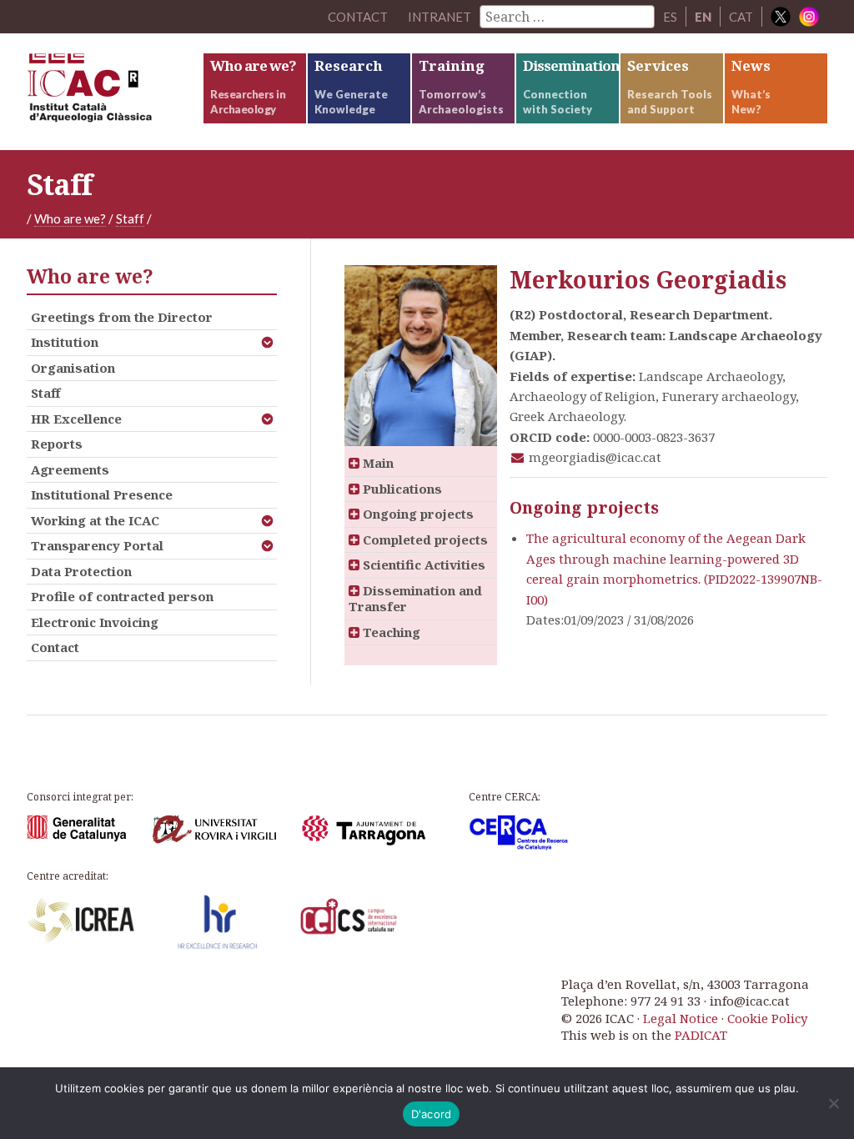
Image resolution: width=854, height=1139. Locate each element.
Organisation (73, 367)
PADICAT (701, 1034)
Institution (64, 342)
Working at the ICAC (95, 520)
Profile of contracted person (122, 596)
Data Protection (81, 571)
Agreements (70, 469)
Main (376, 462)
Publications (400, 488)
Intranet (439, 16)
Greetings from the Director (122, 317)
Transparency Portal (97, 545)
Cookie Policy (767, 1018)
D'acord (431, 1114)
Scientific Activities (422, 564)
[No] (833, 1103)
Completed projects (423, 539)
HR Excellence (76, 418)
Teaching (389, 632)
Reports (57, 443)
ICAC (114, 91)
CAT (741, 16)
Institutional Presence (102, 494)
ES (670, 16)
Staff (130, 218)
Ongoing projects (416, 513)
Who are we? (70, 218)
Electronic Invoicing (94, 622)
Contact (55, 647)
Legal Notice (680, 1018)
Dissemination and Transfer (415, 598)
